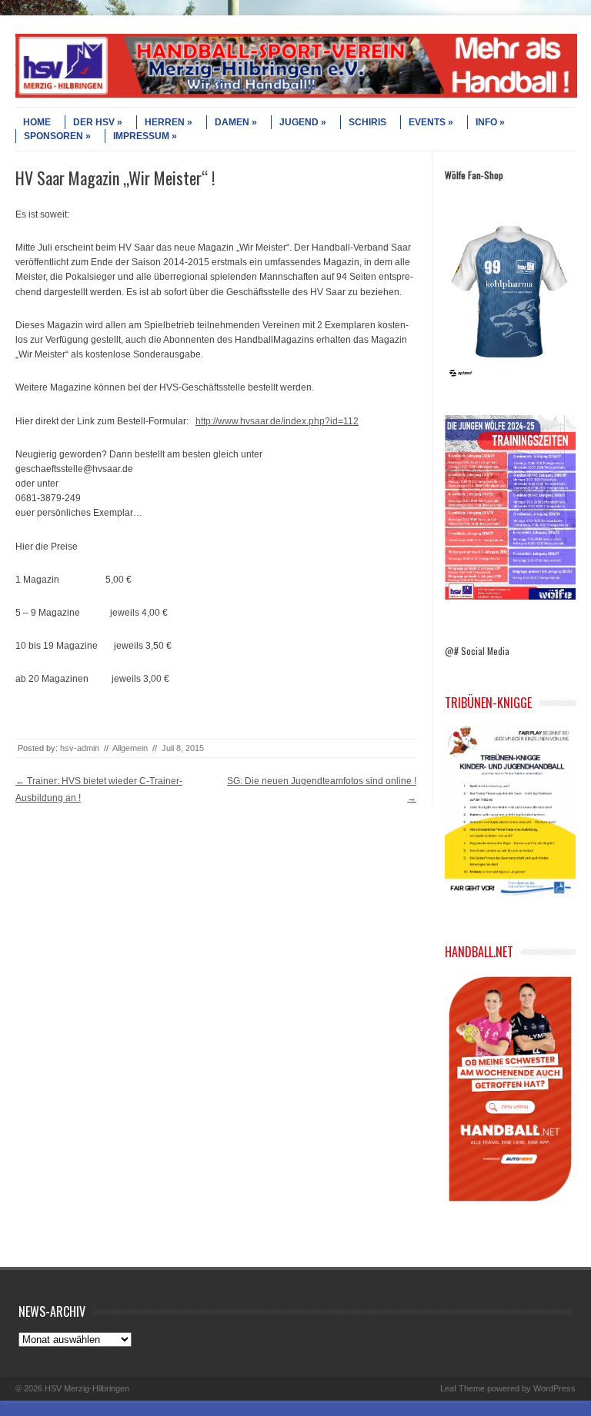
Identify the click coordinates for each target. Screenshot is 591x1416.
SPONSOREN (53, 136)
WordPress (554, 1388)
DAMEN (232, 122)
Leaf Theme (462, 1388)
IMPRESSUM (141, 136)
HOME (37, 122)
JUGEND (299, 122)
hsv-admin (79, 748)
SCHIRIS (367, 122)
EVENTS (427, 122)
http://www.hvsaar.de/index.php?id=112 (277, 421)
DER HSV (94, 122)
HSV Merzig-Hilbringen (87, 1388)
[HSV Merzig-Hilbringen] (296, 94)
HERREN (165, 122)
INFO (486, 122)
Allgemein (130, 748)
